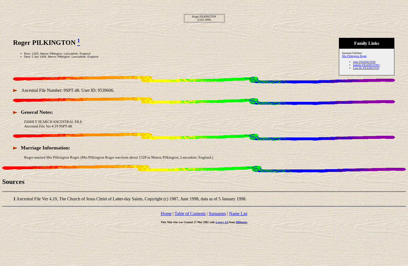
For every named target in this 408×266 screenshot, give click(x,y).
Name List (238, 213)
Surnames (217, 213)
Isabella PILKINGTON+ (366, 64)
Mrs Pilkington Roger (354, 56)
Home (166, 213)
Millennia (241, 222)
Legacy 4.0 (222, 222)
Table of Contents (190, 213)
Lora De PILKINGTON (366, 68)
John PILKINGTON (364, 61)
